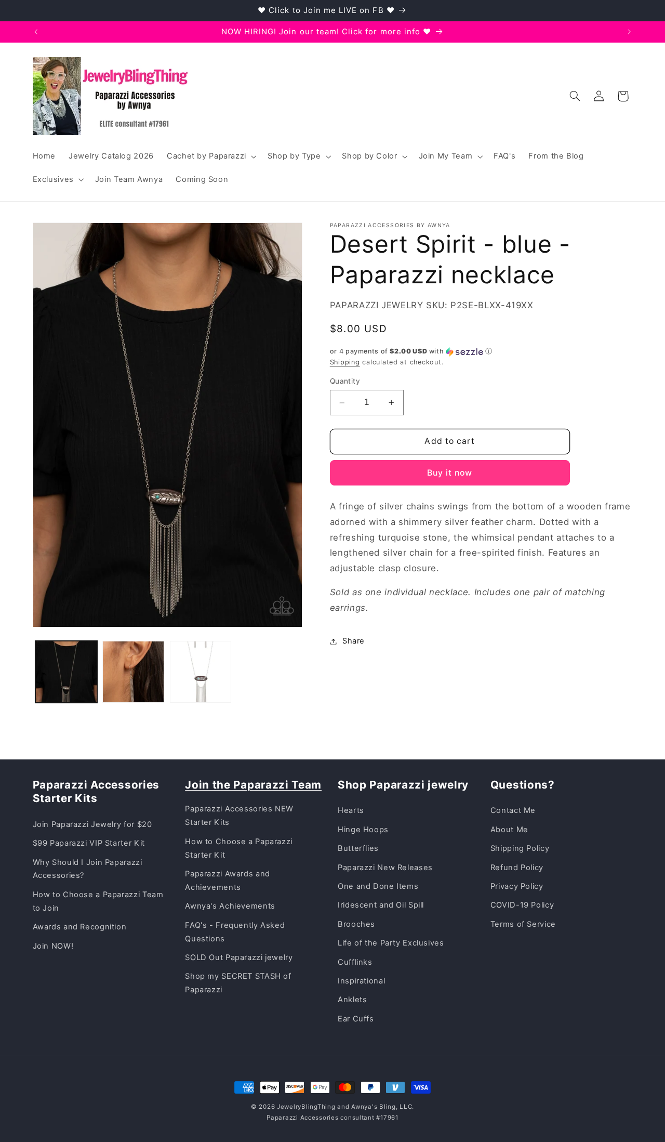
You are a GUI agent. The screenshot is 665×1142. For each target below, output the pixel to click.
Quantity (345, 381)
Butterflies (358, 848)
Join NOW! (53, 946)
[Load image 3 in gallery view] (201, 672)
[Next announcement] (629, 31)
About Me (509, 829)
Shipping (345, 362)
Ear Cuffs (356, 1018)
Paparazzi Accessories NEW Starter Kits (239, 815)
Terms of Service (523, 924)
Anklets (352, 999)
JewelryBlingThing (306, 1106)
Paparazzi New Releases (385, 867)
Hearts (351, 810)
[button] (210, 156)
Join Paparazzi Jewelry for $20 (92, 824)
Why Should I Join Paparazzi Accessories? (87, 869)
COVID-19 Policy (522, 905)
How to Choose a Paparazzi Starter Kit (238, 848)
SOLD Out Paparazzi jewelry (238, 957)
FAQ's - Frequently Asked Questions (235, 932)
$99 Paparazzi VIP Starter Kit (89, 843)
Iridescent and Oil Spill (381, 905)
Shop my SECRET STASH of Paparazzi (238, 983)
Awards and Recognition (80, 926)
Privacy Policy (516, 886)
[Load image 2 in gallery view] (133, 672)
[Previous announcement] (35, 31)
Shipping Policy (519, 848)
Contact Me (513, 810)
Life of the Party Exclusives (391, 943)
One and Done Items (378, 886)
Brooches (356, 924)
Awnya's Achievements (230, 906)
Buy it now (450, 473)
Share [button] (353, 641)
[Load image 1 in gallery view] (66, 672)
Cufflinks (355, 962)
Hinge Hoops (363, 829)
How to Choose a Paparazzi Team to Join (98, 901)
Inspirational (361, 981)
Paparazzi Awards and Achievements (227, 880)
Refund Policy (516, 867)
